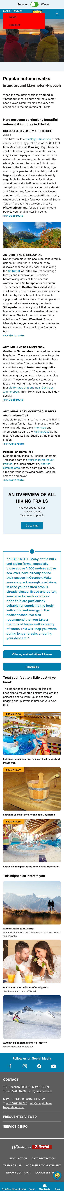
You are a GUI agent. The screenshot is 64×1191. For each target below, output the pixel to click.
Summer (22, 4)
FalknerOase (41, 431)
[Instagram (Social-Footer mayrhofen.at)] (25, 1065)
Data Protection (43, 1158)
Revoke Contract (18, 1172)
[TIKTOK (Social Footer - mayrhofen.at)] (39, 1065)
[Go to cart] (45, 13)
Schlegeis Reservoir (39, 139)
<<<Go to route (13, 215)
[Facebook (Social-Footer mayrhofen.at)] (10, 1065)
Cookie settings (46, 1172)
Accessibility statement (43, 1165)
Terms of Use (12, 1165)
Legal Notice (18, 1158)
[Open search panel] (51, 13)
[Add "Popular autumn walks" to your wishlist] (58, 79)
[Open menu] (58, 13)
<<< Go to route (13, 335)
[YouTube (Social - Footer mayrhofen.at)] (54, 1065)
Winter (45, 4)
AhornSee (40, 427)
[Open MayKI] (57, 1175)
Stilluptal (14, 271)
